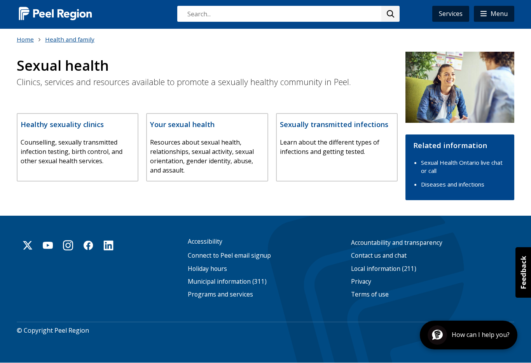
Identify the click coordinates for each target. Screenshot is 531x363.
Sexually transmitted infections (334, 124)
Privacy (361, 281)
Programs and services (220, 294)
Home (25, 39)
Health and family (69, 39)
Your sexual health (182, 124)
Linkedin (108, 245)
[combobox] (288, 14)
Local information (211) (383, 269)
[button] (494, 14)
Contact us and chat (379, 255)
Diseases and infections (452, 184)
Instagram (68, 245)
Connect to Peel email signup (229, 255)
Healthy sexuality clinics (62, 124)
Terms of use (370, 294)
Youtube (48, 245)
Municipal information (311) (227, 281)
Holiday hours (207, 269)
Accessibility (205, 241)
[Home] (55, 13)
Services (451, 13)
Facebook (88, 245)
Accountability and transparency (396, 243)
